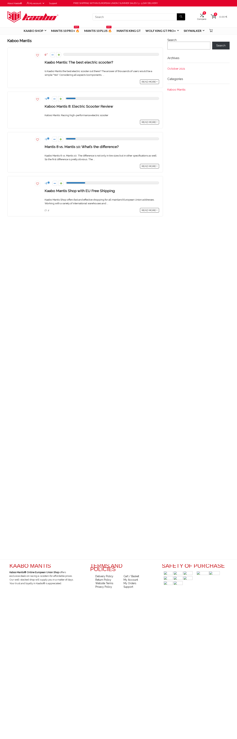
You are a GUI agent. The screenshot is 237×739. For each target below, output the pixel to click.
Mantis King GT (129, 30)
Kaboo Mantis (176, 89)
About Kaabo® (14, 3)
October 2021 (176, 68)
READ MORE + (149, 81)
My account (35, 3)
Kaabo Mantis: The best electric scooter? (79, 62)
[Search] (181, 16)
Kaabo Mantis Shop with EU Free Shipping (80, 191)
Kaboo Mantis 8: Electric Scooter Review (79, 106)
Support (53, 3)
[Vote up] (58, 54)
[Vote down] (52, 54)
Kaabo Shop (33, 30)
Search (172, 40)
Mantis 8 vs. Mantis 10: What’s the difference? (82, 147)
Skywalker (192, 30)
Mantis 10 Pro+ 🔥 (65, 29)
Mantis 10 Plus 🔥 (98, 29)
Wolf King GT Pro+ (161, 30)
